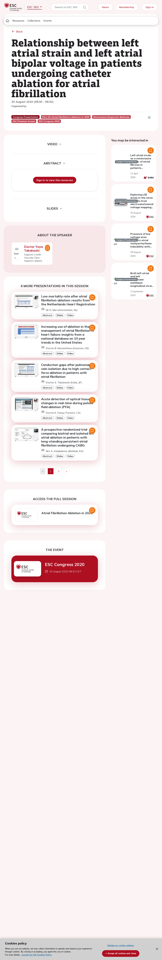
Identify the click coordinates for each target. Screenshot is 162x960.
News (105, 7)
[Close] (156, 948)
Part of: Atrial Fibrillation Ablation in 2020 (65, 117)
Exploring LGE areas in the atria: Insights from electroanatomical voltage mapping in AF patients (141, 202)
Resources (18, 20)
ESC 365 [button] (33, 7)
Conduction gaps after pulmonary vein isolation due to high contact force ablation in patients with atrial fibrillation (66, 371)
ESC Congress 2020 (64, 564)
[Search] (84, 7)
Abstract (47, 315)
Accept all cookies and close (122, 953)
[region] (81, 949)
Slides (59, 315)
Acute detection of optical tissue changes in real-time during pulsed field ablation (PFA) (67, 403)
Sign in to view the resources (54, 180)
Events (48, 20)
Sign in (150, 7)
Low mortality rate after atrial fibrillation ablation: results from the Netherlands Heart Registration (68, 300)
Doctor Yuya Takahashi (33, 248)
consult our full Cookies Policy (36, 955)
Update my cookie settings (120, 945)
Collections (34, 20)
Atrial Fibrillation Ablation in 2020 (67, 513)
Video (70, 315)
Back (19, 31)
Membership (126, 7)
